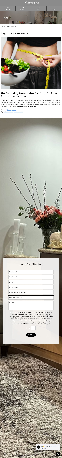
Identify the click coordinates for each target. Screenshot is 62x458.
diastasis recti (8, 112)
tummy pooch (18, 112)
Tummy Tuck (11, 110)
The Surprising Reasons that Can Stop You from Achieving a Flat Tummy (29, 94)
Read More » (32, 106)
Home (3, 26)
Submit (31, 334)
